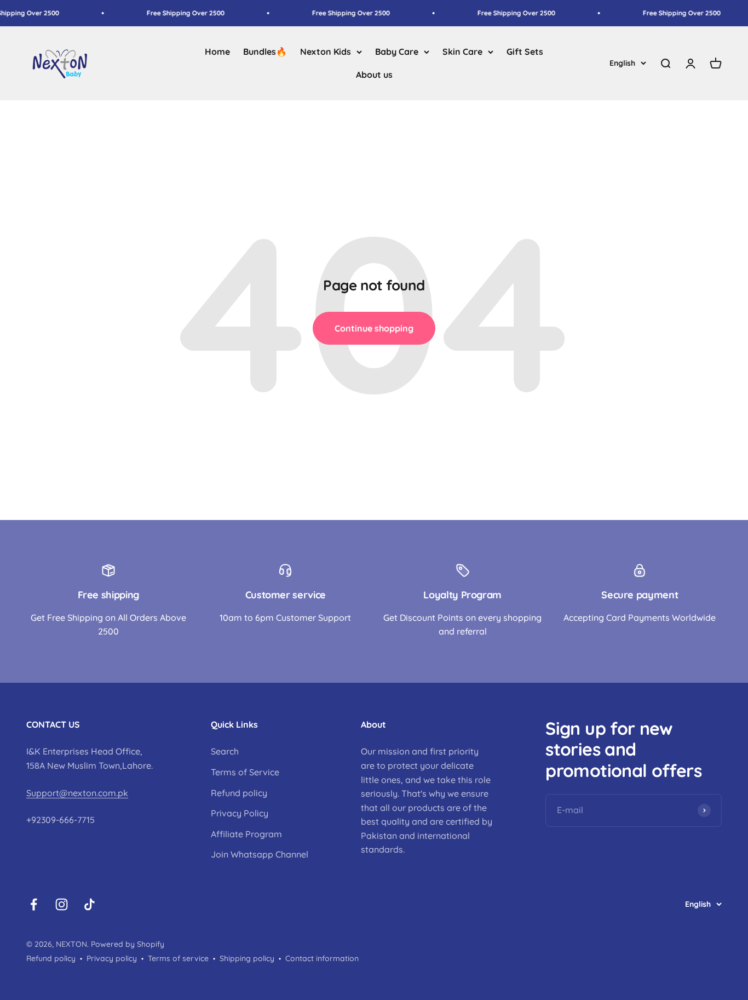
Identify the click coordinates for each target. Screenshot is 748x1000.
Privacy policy (112, 958)
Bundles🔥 (265, 51)
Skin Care (462, 51)
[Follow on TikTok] (89, 904)
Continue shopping (374, 328)
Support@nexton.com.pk (77, 792)
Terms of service (178, 958)
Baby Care (396, 51)
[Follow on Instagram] (61, 904)
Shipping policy (247, 958)
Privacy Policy (239, 813)
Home (217, 51)
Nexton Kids (325, 51)
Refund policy (239, 792)
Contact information (322, 958)
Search (225, 751)
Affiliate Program (246, 833)
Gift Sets (525, 51)
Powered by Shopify (127, 944)
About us (374, 74)
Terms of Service (245, 772)
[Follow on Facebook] (33, 904)
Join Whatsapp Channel (259, 854)
